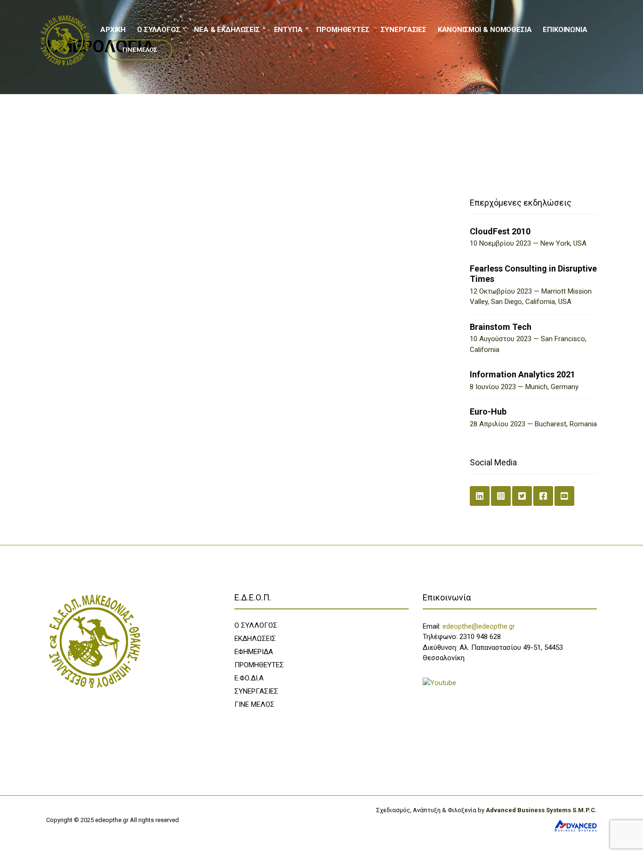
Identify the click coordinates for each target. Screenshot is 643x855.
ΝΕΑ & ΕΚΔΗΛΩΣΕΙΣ (227, 29)
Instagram (501, 496)
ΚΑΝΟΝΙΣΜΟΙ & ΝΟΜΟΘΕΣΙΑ (485, 29)
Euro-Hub (488, 411)
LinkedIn (480, 496)
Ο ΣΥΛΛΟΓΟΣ (158, 29)
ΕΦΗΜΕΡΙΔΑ (253, 651)
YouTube (564, 496)
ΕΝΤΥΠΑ (288, 29)
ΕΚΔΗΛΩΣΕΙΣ (255, 638)
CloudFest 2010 (500, 231)
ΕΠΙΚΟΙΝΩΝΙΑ (565, 29)
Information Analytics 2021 (522, 374)
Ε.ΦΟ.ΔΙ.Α (249, 678)
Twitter (522, 496)
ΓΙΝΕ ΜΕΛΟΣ (139, 49)
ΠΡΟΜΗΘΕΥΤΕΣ (342, 29)
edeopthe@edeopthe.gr (478, 626)
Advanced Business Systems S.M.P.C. (540, 810)
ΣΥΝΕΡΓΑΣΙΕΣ (403, 29)
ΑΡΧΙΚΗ (113, 29)
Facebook (543, 496)
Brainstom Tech (500, 327)
